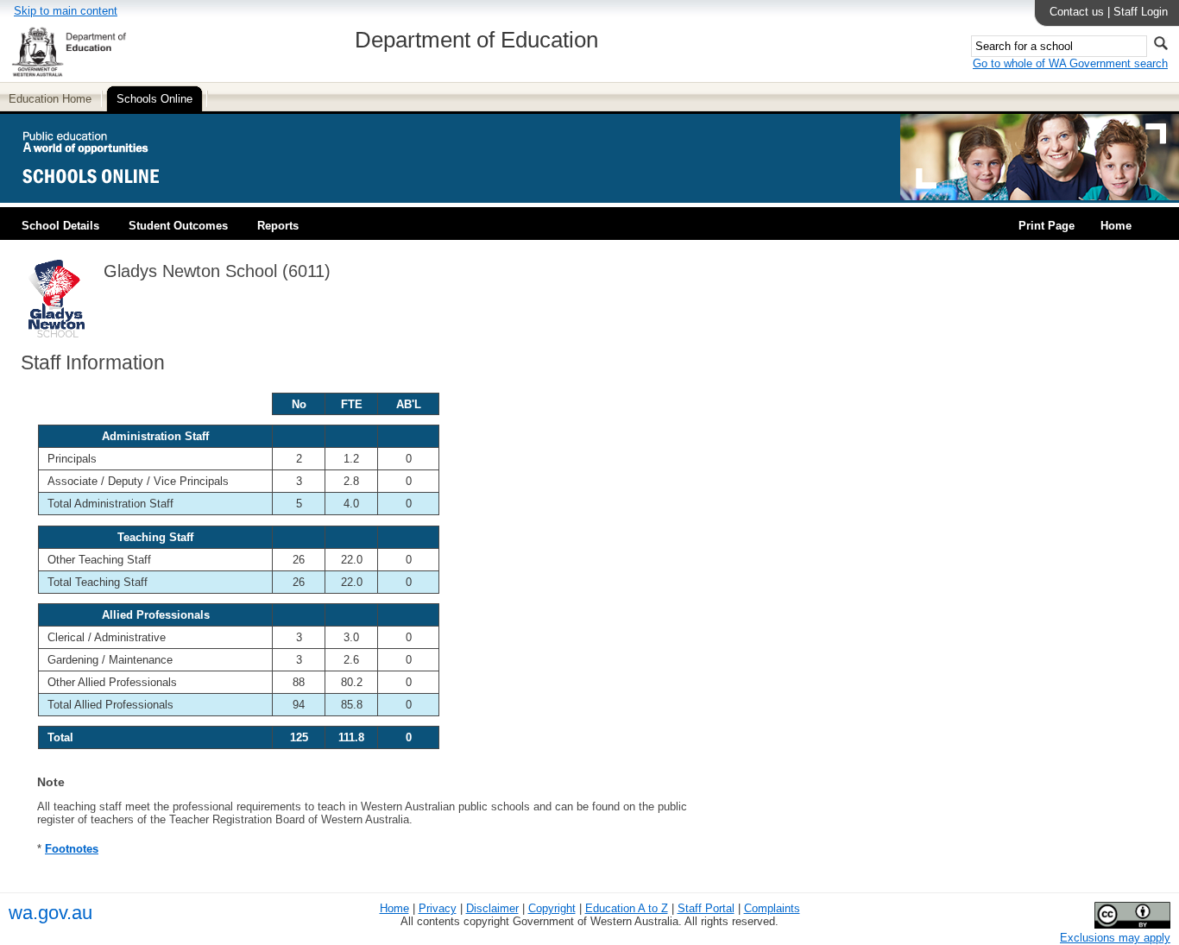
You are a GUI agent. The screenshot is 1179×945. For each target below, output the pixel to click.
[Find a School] (105, 196)
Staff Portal (706, 908)
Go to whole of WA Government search (1070, 63)
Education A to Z (626, 908)
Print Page (1046, 225)
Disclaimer (492, 908)
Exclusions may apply (1115, 937)
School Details (60, 225)
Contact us (1077, 11)
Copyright (552, 908)
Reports (278, 225)
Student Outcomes (178, 225)
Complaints (772, 908)
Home (1116, 225)
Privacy (438, 908)
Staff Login (1140, 11)
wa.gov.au (50, 912)
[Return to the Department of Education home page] (68, 73)
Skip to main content (65, 10)
